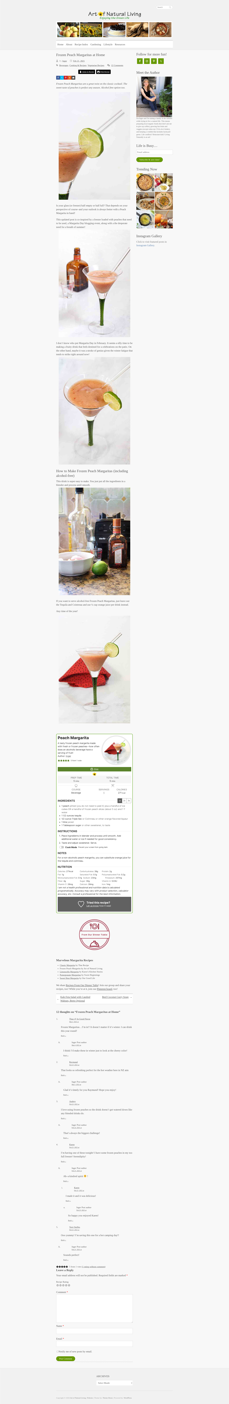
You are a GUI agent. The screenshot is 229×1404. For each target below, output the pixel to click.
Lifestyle (108, 44)
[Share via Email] (73, 78)
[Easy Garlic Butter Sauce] (145, 219)
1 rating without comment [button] (93, 1266)
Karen (72, 1144)
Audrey (72, 1101)
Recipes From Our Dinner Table (82, 985)
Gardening (95, 44)
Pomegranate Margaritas (70, 975)
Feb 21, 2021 (79, 61)
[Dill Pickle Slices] (164, 182)
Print (96, 769)
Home (60, 44)
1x (120, 801)
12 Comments (117, 65)
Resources (120, 44)
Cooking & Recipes (77, 65)
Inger (64, 61)
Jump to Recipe (88, 72)
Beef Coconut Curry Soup (117, 997)
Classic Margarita (67, 965)
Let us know (92, 906)
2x (124, 801)
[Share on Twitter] (62, 78)
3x (129, 801)
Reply (63, 1036)
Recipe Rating (62, 1282)
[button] (59, 760)
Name (60, 1326)
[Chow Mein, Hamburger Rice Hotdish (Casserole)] (145, 201)
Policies (90, 1398)
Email (60, 1338)
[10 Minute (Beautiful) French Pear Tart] (145, 182)
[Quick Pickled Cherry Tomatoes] (164, 219)
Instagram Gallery (145, 245)
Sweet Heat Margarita (69, 978)
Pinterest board (104, 989)
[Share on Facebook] (58, 78)
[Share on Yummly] (69, 78)
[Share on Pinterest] (66, 78)
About (69, 44)
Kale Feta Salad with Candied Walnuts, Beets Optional (73, 999)
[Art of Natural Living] (114, 24)
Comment (62, 1292)
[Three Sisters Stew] (164, 201)
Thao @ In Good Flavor (79, 1019)
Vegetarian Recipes (96, 65)
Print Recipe (105, 72)
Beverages (63, 65)
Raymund (73, 1062)
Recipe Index (81, 44)
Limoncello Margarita (69, 972)
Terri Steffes (74, 1227)
